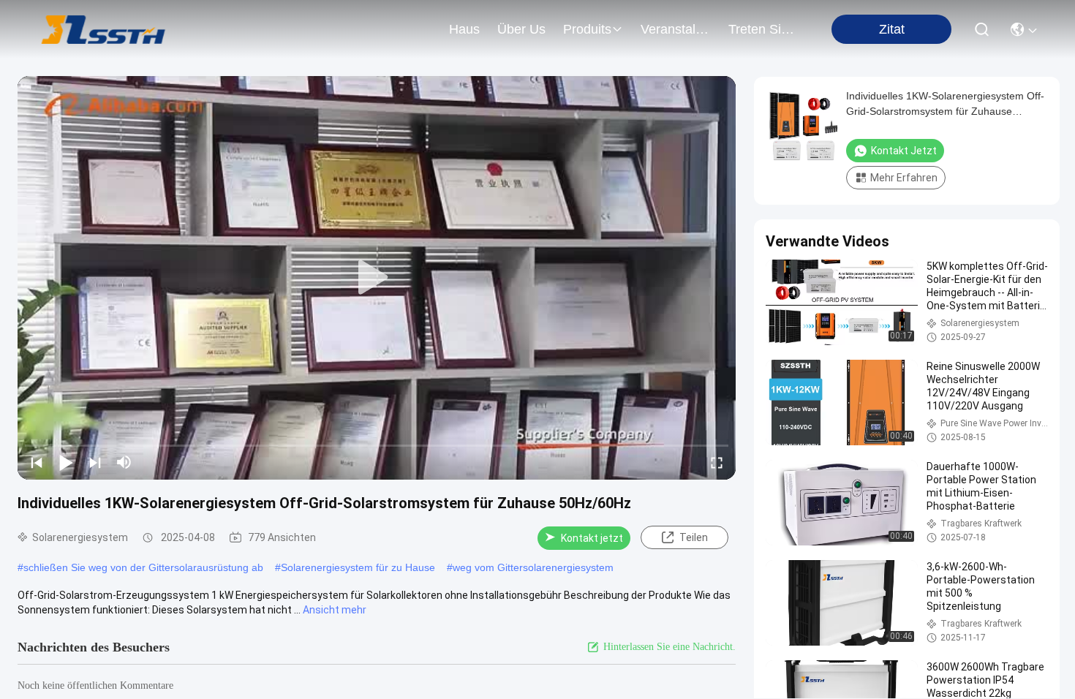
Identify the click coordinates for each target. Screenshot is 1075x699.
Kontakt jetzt (592, 538)
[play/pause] (65, 462)
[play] (376, 278)
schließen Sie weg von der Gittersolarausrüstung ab (143, 567)
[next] (95, 462)
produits (587, 29)
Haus (464, 29)
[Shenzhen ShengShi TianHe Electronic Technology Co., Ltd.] (103, 29)
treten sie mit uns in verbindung (763, 29)
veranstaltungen (676, 29)
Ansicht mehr (334, 610)
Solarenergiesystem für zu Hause (358, 567)
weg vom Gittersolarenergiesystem (533, 567)
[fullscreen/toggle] (716, 462)
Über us (521, 29)
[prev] (36, 462)
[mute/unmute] (124, 462)
